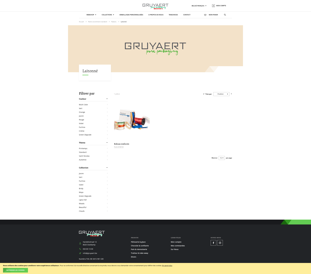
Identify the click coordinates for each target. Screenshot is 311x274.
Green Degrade (93, 135)
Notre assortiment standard (97, 22)
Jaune (93, 116)
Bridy (93, 188)
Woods (93, 203)
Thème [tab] (82, 142)
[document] (156, 268)
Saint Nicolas (93, 156)
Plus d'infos (119, 147)
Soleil (93, 185)
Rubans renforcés (121, 144)
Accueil (81, 22)
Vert (93, 108)
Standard (93, 152)
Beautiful (93, 207)
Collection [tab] (83, 167)
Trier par (208, 94)
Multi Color (93, 104)
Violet (93, 123)
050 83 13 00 (88, 249)
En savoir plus (167, 265)
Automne (93, 160)
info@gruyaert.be (90, 253)
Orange (93, 112)
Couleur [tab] (82, 99)
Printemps (93, 148)
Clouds (93, 211)
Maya (93, 192)
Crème (93, 131)
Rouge (93, 119)
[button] (199, 6)
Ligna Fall (93, 200)
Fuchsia (93, 127)
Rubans (114, 22)
